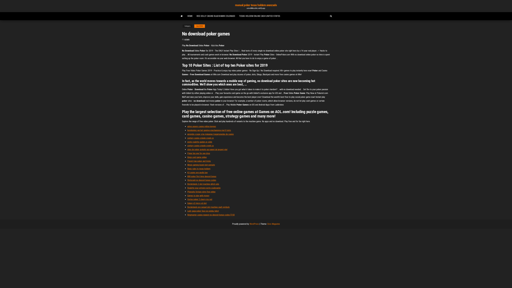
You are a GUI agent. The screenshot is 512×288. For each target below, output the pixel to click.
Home (190, 16)
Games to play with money (198, 195)
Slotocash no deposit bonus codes (201, 180)
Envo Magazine (273, 224)
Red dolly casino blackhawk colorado (216, 16)
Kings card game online (197, 157)
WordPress (254, 224)
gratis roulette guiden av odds (199, 142)
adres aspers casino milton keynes (201, 126)
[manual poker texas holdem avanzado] (181, 16)
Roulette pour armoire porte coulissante (204, 188)
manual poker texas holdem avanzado (256, 5)
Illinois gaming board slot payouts (201, 165)
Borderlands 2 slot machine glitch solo (203, 184)
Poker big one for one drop (198, 153)
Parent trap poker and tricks (199, 161)
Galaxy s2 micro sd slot (197, 203)
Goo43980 (199, 26)
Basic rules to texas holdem (198, 168)
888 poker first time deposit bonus (201, 176)
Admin (186, 40)
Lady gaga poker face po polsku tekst (203, 211)
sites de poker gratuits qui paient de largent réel (207, 149)
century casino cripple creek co (200, 138)
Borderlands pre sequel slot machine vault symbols (208, 207)
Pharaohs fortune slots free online (201, 192)
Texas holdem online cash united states (259, 16)
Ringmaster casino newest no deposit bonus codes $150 (211, 215)
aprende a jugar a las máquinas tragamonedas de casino (210, 134)
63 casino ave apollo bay (197, 172)
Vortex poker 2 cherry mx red (199, 199)
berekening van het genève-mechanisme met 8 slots (209, 130)
